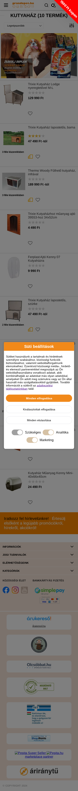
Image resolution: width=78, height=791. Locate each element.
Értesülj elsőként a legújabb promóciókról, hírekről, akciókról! (34, 523)
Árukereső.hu (39, 626)
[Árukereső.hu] (39, 620)
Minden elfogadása (39, 398)
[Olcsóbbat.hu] (39, 666)
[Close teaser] (53, 5)
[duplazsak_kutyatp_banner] (39, 55)
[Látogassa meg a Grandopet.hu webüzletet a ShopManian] (39, 740)
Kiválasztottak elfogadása (39, 409)
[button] (66, 12)
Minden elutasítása (39, 420)
